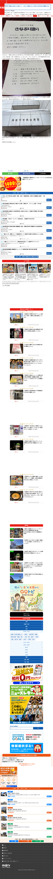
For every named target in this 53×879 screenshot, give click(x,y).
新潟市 (26, 634)
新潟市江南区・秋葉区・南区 (16, 636)
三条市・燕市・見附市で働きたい (21, 193)
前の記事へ (11, 170)
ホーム (4, 845)
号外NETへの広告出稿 (7, 853)
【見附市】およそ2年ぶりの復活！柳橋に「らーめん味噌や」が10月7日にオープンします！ (33, 542)
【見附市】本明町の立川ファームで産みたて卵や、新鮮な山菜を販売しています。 (33, 315)
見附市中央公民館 (15, 283)
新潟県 (13, 10)
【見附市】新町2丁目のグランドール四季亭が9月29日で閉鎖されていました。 (33, 443)
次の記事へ (42, 170)
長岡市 (37, 636)
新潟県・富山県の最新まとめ (16, 634)
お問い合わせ (5, 855)
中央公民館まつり (36, 97)
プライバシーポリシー (7, 858)
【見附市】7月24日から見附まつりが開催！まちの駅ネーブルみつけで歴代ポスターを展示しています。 (33, 427)
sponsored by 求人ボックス (35, 193)
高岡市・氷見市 (31, 639)
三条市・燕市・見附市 (29, 636)
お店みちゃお (29, 15)
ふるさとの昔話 (5, 283)
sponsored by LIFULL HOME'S (34, 788)
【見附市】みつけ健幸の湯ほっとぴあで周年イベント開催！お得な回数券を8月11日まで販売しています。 (33, 478)
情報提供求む (5, 850)
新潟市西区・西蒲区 (33, 634)
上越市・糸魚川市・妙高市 (16, 639)
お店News (23, 15)
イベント (43, 15)
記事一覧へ (26, 170)
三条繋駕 (8, 285)
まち (35, 15)
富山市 (25, 639)
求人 (13, 15)
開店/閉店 (17, 15)
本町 (10, 283)
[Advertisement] (26, 298)
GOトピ (2, 15)
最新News (8, 15)
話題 (39, 15)
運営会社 (5, 847)
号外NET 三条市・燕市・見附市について (10, 861)
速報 (48, 15)
